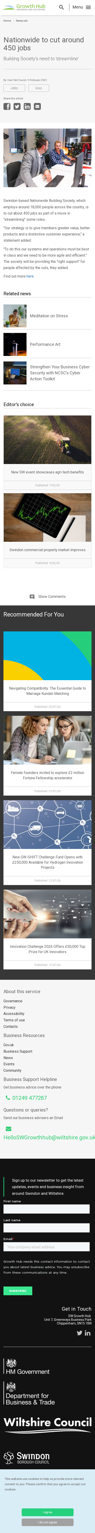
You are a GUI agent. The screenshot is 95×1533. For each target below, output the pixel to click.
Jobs (14, 88)
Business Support (17, 1051)
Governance (12, 1001)
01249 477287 (29, 1098)
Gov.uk (8, 1045)
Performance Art (45, 344)
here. (30, 276)
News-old (21, 20)
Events (9, 1064)
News (8, 1058)
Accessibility (13, 1013)
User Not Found (16, 80)
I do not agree (47, 1522)
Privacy (9, 1007)
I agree (47, 1512)
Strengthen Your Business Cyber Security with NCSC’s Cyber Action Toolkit (60, 372)
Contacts (10, 1026)
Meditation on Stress (49, 315)
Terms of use (14, 1020)
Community (12, 1070)
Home (7, 20)
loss (39, 88)
